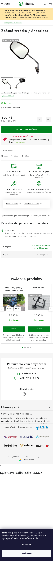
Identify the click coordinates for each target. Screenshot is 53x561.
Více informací (8, 95)
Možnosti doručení (12, 107)
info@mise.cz (29, 373)
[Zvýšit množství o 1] (48, 119)
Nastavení (27, 544)
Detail (14, 329)
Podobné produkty (31, 203)
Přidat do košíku (26, 129)
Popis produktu (12, 203)
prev (2, 309)
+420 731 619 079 (28, 378)
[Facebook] (24, 394)
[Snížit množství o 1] (39, 119)
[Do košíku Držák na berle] (39, 329)
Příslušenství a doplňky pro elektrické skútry (41, 246)
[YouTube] (30, 394)
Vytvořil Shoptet (28, 460)
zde (36, 538)
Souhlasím (27, 553)
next (51, 309)
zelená (17, 308)
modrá (10, 308)
